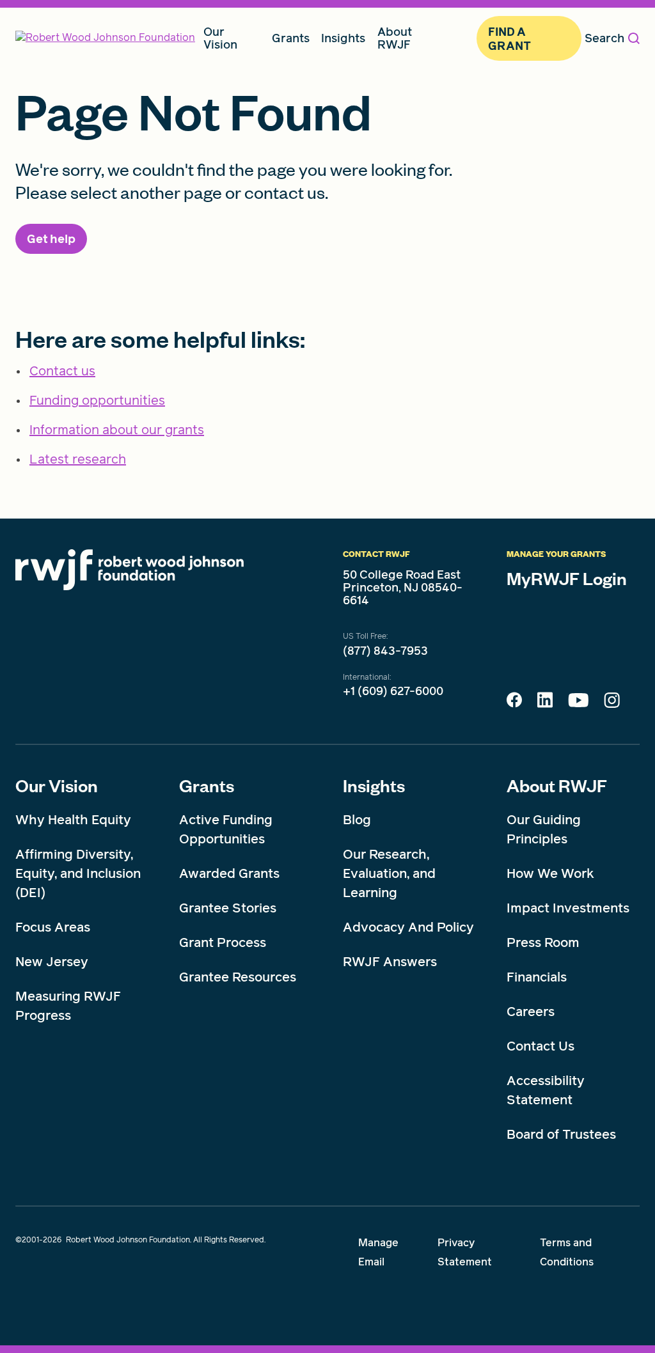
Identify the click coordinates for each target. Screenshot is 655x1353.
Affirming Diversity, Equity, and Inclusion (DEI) (78, 873)
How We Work (550, 873)
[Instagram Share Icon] (612, 703)
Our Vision (56, 785)
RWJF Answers (390, 962)
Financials (537, 977)
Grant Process (222, 942)
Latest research (77, 459)
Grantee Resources (237, 977)
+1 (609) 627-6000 (393, 691)
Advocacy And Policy (408, 927)
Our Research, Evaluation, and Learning (389, 873)
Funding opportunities (97, 400)
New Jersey (51, 962)
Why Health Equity (73, 820)
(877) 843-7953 (385, 651)
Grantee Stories (227, 908)
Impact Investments (568, 908)
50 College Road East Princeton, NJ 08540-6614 (402, 587)
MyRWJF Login (567, 578)
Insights (374, 785)
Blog (357, 820)
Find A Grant (509, 39)
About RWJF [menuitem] (394, 38)
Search (604, 38)
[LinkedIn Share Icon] (545, 703)
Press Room (543, 942)
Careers (531, 1012)
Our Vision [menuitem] (220, 38)
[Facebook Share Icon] (514, 703)
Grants (206, 785)
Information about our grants (116, 430)
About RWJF (557, 785)
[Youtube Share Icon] (578, 703)
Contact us (62, 371)
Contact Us (540, 1046)
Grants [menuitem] (291, 38)
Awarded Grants (229, 873)
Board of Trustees (561, 1134)
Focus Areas (52, 927)
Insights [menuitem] (343, 38)
